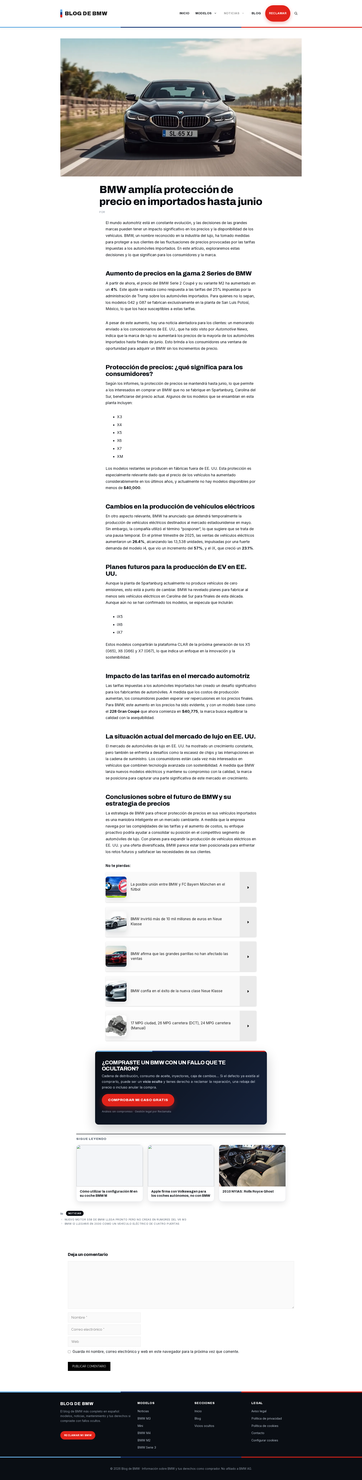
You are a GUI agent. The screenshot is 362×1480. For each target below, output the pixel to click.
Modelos (203, 13)
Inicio (185, 13)
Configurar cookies (264, 1440)
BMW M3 (144, 1418)
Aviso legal (258, 1411)
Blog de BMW (86, 13)
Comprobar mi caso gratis (138, 1100)
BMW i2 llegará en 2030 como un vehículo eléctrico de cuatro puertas (122, 1223)
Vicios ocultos (204, 1426)
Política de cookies (264, 1426)
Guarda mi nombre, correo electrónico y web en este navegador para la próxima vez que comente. (155, 1351)
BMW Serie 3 (146, 1447)
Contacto (257, 1433)
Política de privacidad (266, 1418)
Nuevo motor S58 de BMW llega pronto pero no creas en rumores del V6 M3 (125, 1219)
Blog (256, 13)
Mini (140, 1426)
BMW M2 (143, 1440)
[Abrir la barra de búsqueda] (296, 13)
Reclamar (278, 13)
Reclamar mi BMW (78, 1435)
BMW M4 (144, 1433)
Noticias (231, 13)
